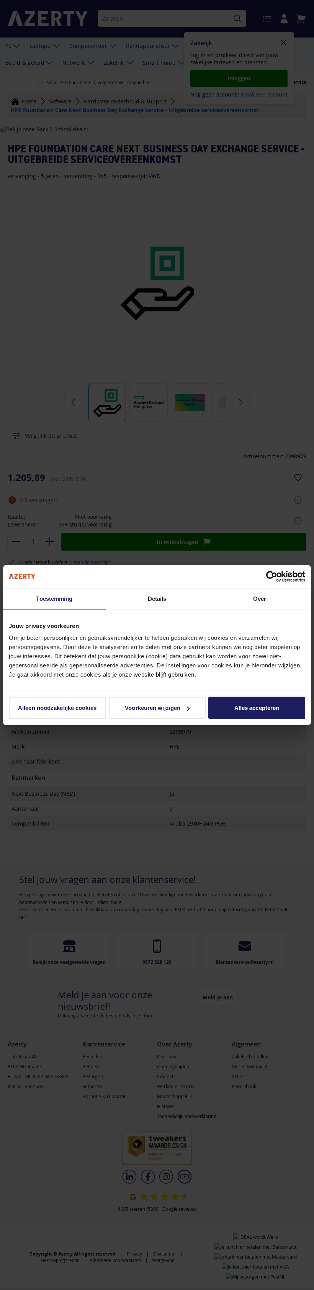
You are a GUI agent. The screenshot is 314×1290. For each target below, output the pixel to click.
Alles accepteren (257, 708)
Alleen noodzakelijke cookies (57, 708)
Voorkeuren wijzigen (152, 708)
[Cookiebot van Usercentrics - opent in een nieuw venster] (271, 576)
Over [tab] (259, 598)
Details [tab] (157, 598)
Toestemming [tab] (54, 598)
